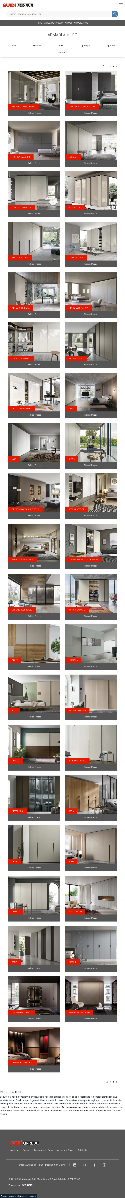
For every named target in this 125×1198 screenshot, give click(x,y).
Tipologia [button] (85, 45)
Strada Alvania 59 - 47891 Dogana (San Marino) (42, 1164)
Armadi (68, 23)
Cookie (12, 1196)
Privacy (4, 1196)
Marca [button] (13, 45)
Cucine (26, 1150)
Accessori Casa (65, 1150)
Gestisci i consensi (27, 1196)
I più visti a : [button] (62, 52)
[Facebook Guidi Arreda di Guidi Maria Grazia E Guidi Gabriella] (95, 1164)
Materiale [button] (37, 45)
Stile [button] (61, 45)
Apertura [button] (111, 45)
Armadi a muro (81, 23)
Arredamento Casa (53, 23)
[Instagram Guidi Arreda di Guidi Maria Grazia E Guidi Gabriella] (104, 1164)
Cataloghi (82, 1150)
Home (39, 23)
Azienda (14, 1150)
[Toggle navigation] (121, 5)
